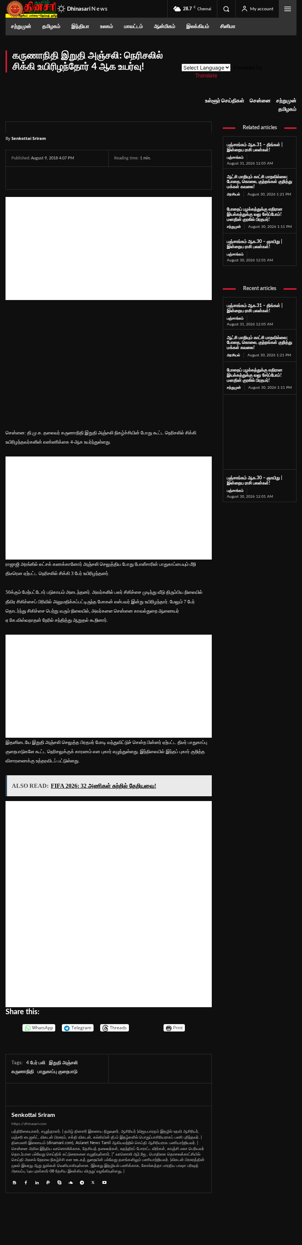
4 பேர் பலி (35, 1063)
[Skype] (59, 1181)
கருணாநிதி (22, 1071)
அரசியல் (233, 194)
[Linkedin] (37, 1181)
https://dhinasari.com (28, 1124)
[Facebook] (18, 177)
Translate (206, 75)
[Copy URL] (104, 177)
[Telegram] (69, 177)
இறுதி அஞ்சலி (63, 1063)
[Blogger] (14, 1181)
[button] (226, 9)
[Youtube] (104, 1181)
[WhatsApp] (52, 177)
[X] (35, 177)
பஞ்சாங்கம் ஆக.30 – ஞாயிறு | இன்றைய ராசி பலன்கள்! (254, 244)
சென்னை (260, 100)
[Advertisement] (109, 248)
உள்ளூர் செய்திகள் (224, 100)
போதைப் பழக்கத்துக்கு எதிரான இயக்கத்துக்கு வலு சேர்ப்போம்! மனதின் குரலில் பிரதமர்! (254, 214)
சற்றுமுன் (286, 100)
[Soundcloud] (71, 1181)
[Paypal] (48, 1181)
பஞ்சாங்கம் (235, 157)
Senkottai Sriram (28, 138)
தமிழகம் (287, 109)
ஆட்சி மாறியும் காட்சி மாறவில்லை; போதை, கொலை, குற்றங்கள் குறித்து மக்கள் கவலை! (259, 181)
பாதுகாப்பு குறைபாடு (57, 1071)
